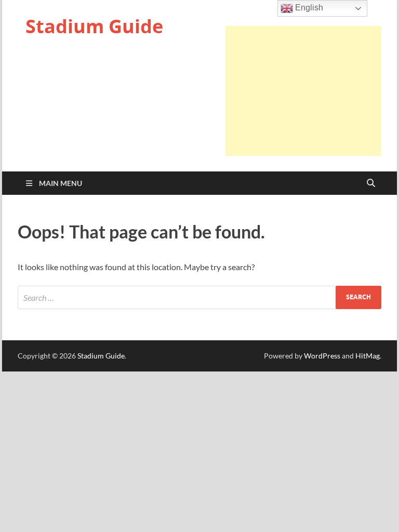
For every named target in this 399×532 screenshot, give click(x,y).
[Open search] (371, 183)
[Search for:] (199, 297)
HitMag (367, 355)
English (308, 7)
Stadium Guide (94, 26)
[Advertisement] (303, 91)
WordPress (322, 355)
